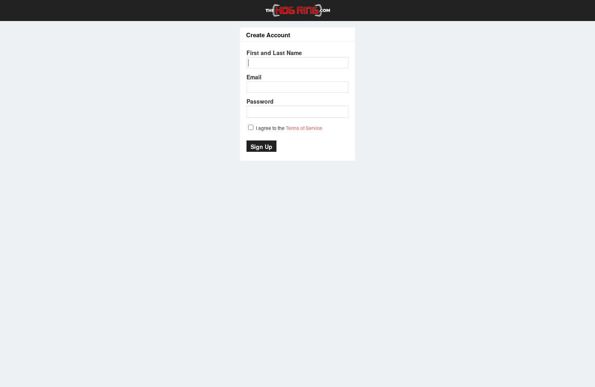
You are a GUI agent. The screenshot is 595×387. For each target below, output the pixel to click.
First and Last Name (274, 53)
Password (260, 101)
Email (253, 77)
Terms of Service (304, 127)
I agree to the (288, 127)
